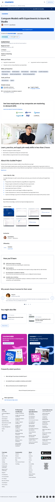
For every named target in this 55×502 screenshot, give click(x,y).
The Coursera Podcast (19, 462)
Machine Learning (21, 5)
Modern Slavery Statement (32, 474)
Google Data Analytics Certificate (19, 419)
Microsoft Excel (5, 425)
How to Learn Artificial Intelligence (46, 433)
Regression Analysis (6, 71)
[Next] (52, 298)
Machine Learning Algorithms (29, 74)
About (3, 454)
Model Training (34, 71)
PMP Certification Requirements (45, 437)
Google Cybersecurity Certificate (19, 416)
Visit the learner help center (11, 400)
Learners (17, 454)
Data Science (13, 5)
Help (30, 462)
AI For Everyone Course (33, 420)
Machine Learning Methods (15, 74)
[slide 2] (26, 304)
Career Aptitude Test (46, 411)
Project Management (6, 427)
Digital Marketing (5, 421)
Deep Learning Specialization (32, 426)
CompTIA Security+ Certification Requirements (46, 423)
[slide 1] (24, 304)
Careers (3, 460)
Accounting (4, 411)
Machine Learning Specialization (32, 436)
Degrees (3, 472)
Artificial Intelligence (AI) (6, 414)
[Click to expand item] (8, 212)
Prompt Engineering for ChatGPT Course (33, 439)
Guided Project (5, 42)
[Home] (2, 6)
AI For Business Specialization (32, 417)
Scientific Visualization (43, 71)
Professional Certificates (4, 466)
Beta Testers (18, 458)
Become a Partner (5, 480)
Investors (31, 456)
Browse (6, 5)
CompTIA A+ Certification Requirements (45, 418)
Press (30, 454)
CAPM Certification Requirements (46, 414)
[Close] (51, 9)
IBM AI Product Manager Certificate (20, 437)
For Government (5, 476)
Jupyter (12, 80)
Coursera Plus (4, 464)
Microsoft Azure (5, 80)
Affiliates (30, 472)
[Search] (44, 2)
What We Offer (5, 456)
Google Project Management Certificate (18, 427)
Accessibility (31, 464)
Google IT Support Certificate (19, 422)
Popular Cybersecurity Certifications (46, 440)
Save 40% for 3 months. (38, 9)
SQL (2, 431)
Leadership (4, 458)
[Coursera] (9, 2)
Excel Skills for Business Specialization (33, 429)
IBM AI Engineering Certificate (19, 434)
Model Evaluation (15, 71)
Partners (17, 456)
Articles (30, 468)
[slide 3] (28, 304)
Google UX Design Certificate (18, 430)
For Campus (4, 478)
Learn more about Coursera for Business (12, 109)
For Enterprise (5, 474)
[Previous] (2, 298)
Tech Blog (17, 464)
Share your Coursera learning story (46, 443)
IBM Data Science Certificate (18, 440)
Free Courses (4, 484)
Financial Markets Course (32, 432)
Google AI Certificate (19, 413)
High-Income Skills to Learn (46, 430)
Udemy (3, 486)
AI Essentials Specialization (31, 414)
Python (3, 429)
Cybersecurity (5, 416)
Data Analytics (5, 419)
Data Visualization (24, 71)
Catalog (3, 462)
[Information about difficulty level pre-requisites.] (12, 47)
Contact (30, 466)
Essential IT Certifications (45, 427)
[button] (10, 248)
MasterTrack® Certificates (4, 470)
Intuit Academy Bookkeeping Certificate (18, 445)
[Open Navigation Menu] (2, 2)
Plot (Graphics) (5, 74)
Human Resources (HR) (6, 423)
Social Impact (4, 482)
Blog (16, 460)
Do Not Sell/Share (32, 477)
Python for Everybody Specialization (33, 442)
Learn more (20, 33)
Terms (30, 458)
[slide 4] (30, 304)
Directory (31, 470)
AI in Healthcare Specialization (32, 422)
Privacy (30, 460)
